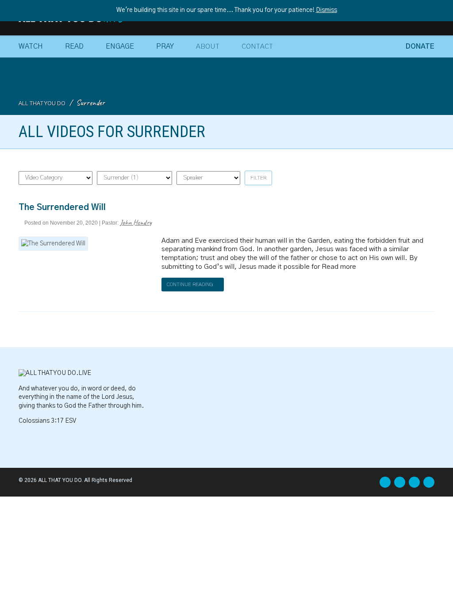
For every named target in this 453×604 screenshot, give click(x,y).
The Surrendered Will (62, 207)
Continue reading (191, 284)
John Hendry (136, 222)
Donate (420, 46)
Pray (165, 46)
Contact (257, 46)
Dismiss (326, 10)
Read (74, 46)
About (207, 46)
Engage (120, 46)
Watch (31, 46)
